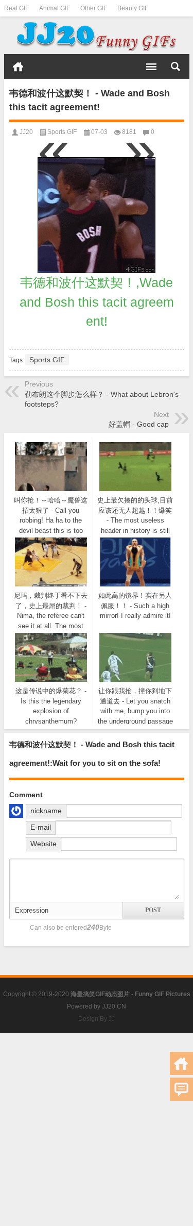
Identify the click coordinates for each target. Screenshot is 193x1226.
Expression (31, 910)
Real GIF (16, 8)
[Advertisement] (96, 1129)
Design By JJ (96, 1018)
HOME (18, 66)
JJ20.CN (114, 1006)
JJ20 (26, 132)
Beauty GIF (132, 8)
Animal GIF (54, 8)
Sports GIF (62, 132)
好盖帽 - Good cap (139, 424)
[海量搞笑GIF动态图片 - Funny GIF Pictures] (96, 35)
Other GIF (93, 8)
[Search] (175, 66)
